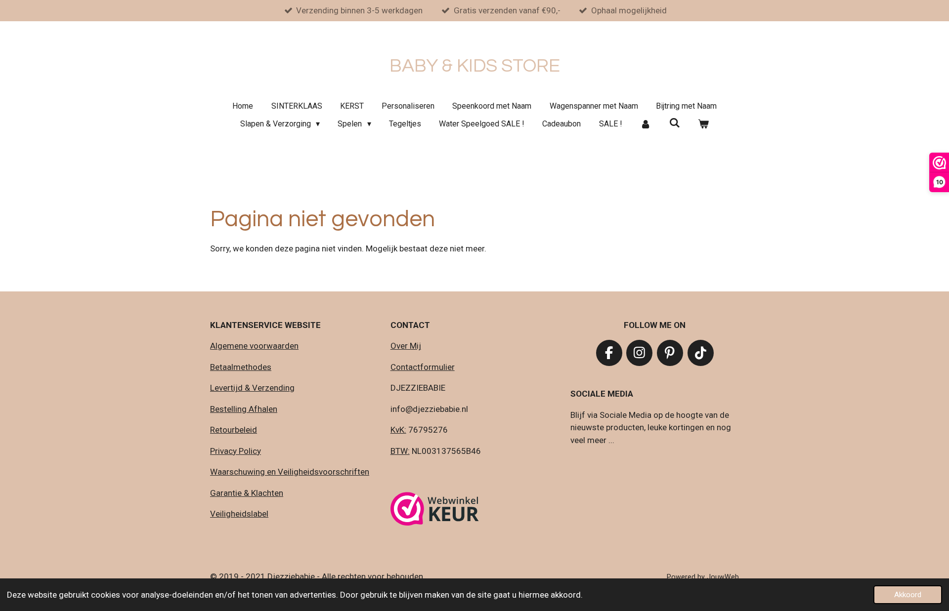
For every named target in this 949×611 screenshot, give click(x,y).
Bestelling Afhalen (243, 409)
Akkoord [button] (907, 594)
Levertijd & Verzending (252, 388)
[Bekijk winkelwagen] (703, 124)
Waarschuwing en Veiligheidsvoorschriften (289, 472)
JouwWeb (723, 577)
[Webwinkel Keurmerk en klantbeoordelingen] (434, 511)
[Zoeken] (674, 122)
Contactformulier (422, 367)
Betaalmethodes (240, 367)
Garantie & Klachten (246, 493)
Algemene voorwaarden (254, 346)
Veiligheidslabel (239, 514)
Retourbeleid (233, 430)
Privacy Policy (235, 451)
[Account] (645, 124)
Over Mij (405, 346)
